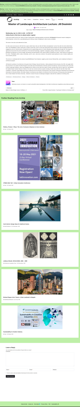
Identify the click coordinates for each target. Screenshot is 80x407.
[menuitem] (79, 1)
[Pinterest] (71, 15)
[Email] (73, 15)
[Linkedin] (69, 15)
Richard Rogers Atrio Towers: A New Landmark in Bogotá (19, 297)
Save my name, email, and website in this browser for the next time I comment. (22, 372)
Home (27, 29)
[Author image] (34, 27)
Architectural (8, 76)
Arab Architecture (7, 226)
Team (38, 27)
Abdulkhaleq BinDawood (8, 299)
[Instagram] (67, 15)
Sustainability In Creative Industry (12, 331)
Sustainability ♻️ (55, 404)
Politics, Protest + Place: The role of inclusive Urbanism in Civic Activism (23, 127)
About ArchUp (9, 14)
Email (31, 369)
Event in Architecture (31, 76)
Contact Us (20, 14)
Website (54, 369)
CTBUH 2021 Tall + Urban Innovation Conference (16, 183)
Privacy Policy (44, 404)
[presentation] (40, 112)
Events (30, 29)
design (23, 76)
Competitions (36, 19)
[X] (64, 15)
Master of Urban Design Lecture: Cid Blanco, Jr (16, 89)
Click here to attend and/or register (25, 35)
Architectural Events (17, 76)
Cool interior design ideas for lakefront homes (16, 224)
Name (8, 369)
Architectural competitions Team (10, 263)
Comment (8, 351)
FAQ (49, 404)
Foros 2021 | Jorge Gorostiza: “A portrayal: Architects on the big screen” (58, 89)
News (25, 19)
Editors (15, 14)
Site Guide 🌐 (37, 404)
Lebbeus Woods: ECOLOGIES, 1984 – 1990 (15, 261)
